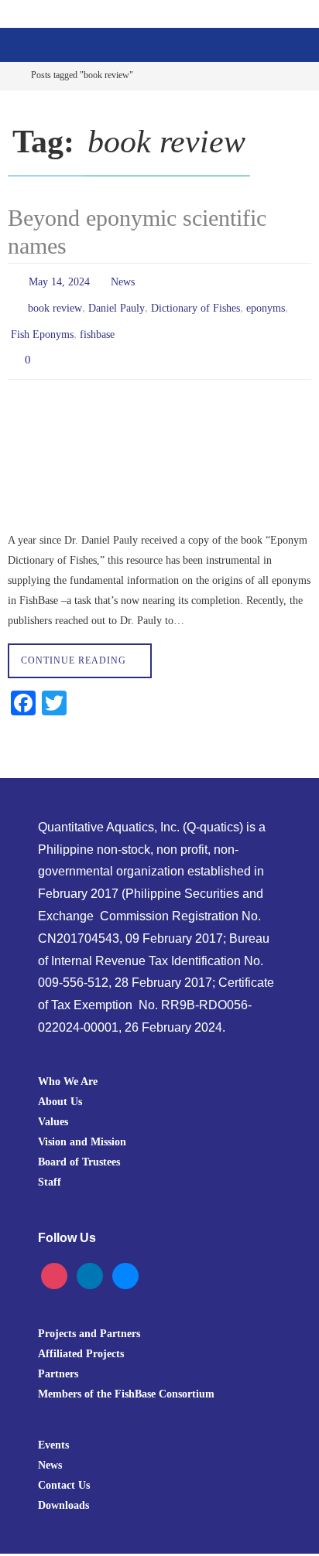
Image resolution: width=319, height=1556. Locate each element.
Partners (58, 1359)
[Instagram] (54, 1260)
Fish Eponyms (42, 325)
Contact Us (64, 1471)
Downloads (63, 1491)
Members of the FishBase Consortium (126, 1379)
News (123, 280)
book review (55, 303)
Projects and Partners (89, 1319)
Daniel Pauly (116, 303)
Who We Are (68, 1066)
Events (53, 1431)
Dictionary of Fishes (195, 303)
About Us (60, 1086)
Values (53, 1106)
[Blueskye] (125, 1260)
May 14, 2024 (59, 280)
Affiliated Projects (81, 1339)
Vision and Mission (82, 1127)
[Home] (10, 75)
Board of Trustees (79, 1147)
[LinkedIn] (90, 1260)
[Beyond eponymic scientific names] (159, 448)
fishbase (97, 325)
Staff (49, 1167)
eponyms (265, 303)
